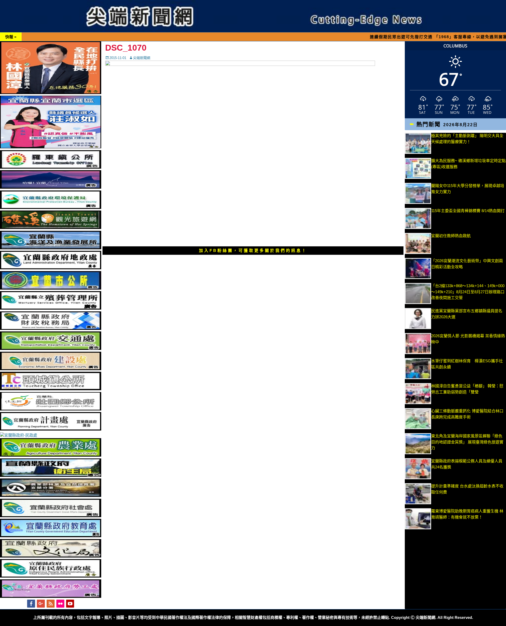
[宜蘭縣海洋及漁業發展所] (50, 248)
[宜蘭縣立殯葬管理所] (50, 308)
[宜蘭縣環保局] (50, 207)
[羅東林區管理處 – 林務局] (50, 495)
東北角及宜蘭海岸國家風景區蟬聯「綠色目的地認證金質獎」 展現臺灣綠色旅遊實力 (467, 442)
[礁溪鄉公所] (50, 227)
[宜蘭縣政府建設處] (50, 368)
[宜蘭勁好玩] (50, 187)
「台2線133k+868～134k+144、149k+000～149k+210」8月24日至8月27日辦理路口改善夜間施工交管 (467, 291)
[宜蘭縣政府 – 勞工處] (50, 596)
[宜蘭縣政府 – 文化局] (50, 556)
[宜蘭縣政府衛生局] (50, 475)
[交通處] (50, 348)
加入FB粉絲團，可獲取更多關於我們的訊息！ (253, 250)
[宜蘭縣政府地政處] (50, 268)
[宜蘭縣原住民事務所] (50, 576)
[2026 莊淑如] (50, 147)
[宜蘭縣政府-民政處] (18, 435)
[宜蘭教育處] (50, 536)
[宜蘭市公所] (50, 288)
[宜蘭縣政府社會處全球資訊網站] (50, 515)
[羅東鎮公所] (50, 167)
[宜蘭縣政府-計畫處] (50, 429)
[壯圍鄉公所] (50, 409)
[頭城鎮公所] (50, 389)
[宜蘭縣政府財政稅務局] (50, 328)
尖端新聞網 (141, 58)
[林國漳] (50, 92)
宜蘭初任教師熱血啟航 (451, 235)
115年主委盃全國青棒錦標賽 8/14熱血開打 (468, 210)
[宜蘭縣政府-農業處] (50, 455)
